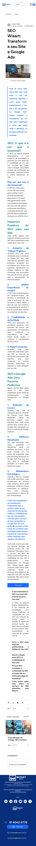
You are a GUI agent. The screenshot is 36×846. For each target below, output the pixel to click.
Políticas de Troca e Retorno (18, 792)
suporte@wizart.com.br (18, 838)
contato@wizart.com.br (18, 832)
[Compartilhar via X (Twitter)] (13, 702)
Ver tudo (26, 716)
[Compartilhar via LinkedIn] (18, 702)
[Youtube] (20, 801)
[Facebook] (15, 801)
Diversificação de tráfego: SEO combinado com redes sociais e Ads (18, 739)
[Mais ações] (27, 25)
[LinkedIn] (10, 801)
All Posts (8, 14)
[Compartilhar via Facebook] (8, 702)
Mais (16, 14)
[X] (30, 801)
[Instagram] (25, 801)
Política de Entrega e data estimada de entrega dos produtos (18, 790)
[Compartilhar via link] (22, 702)
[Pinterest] (6, 801)
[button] (34, 4)
